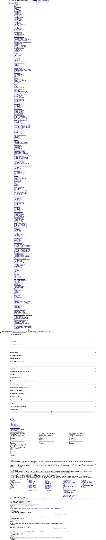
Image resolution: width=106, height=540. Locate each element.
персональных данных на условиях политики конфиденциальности (45, 508)
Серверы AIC (17, 27)
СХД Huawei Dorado (19, 133)
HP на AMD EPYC (19, 97)
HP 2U (16, 85)
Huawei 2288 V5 (18, 111)
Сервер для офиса (19, 34)
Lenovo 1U (17, 101)
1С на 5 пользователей (20, 116)
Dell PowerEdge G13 (19, 74)
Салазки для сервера (19, 161)
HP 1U (16, 84)
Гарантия (16, 64)
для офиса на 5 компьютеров (21, 130)
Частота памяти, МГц (15, 377)
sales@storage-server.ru (44, 331)
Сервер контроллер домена (21, 38)
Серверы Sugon (18, 50)
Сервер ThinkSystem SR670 (46, 435)
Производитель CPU (15, 358)
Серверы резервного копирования (68, 493)
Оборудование (67, 480)
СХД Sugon (17, 60)
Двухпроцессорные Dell (20, 80)
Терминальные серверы (20, 40)
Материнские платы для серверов (23, 155)
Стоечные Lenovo (19, 99)
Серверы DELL (18, 11)
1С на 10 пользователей (20, 117)
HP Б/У (16, 132)
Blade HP (16, 90)
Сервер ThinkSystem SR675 (17, 435)
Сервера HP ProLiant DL (20, 94)
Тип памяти (13, 374)
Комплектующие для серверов (22, 69)
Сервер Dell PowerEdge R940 (76, 435)
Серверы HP (17, 12)
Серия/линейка (14, 409)
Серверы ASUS (18, 33)
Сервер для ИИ (18, 43)
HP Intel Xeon (17, 96)
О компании (17, 7)
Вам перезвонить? (33, 332)
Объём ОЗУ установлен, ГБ (17, 361)
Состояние (12, 349)
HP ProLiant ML (18, 95)
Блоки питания (18, 148)
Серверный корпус (19, 162)
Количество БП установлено (17, 393)
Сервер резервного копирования (22, 39)
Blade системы (18, 138)
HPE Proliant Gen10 (19, 88)
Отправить (13, 510)
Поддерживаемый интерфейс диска (19, 387)
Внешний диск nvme (19, 150)
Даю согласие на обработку (37, 508)
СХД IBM (16, 54)
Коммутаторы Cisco (19, 152)
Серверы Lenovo (18, 16)
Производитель (14, 352)
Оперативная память (19, 156)
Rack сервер (17, 30)
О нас (11, 481)
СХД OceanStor (49, 490)
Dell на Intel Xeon (18, 79)
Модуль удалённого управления (18, 406)
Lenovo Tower (17, 105)
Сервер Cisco (17, 25)
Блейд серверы (18, 29)
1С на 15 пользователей (20, 119)
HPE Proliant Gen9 (19, 89)
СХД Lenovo (17, 55)
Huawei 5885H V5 (19, 115)
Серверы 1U (17, 20)
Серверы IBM (17, 13)
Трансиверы (17, 145)
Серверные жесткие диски (21, 142)
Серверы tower (18, 18)
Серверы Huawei (18, 17)
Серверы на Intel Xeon (20, 45)
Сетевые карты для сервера (21, 163)
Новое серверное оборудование (22, 70)
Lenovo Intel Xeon (19, 106)
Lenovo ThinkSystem (19, 100)
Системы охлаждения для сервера (23, 164)
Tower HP (16, 83)
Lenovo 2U (17, 102)
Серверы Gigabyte (19, 48)
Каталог (16, 8)
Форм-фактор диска (15, 384)
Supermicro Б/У (18, 131)
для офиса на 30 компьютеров (22, 126)
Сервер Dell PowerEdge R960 (17, 447)
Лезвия (16, 137)
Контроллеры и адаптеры (21, 153)
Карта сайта (30, 501)
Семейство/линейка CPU (16, 355)
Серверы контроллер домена (70, 495)
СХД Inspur (17, 58)
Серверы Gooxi (18, 44)
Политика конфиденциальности (18, 501)
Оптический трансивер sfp (21, 157)
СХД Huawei (17, 56)
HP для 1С (17, 122)
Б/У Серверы (17, 49)
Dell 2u (16, 78)
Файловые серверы (19, 37)
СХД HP (16, 53)
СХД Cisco (17, 59)
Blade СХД (17, 136)
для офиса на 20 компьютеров (22, 127)
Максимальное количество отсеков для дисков (22, 380)
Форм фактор (13, 364)
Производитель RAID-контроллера (19, 368)
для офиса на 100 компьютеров (22, 123)
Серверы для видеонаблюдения (22, 42)
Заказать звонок (32, 1)
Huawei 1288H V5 (19, 110)
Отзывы (16, 66)
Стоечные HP (17, 81)
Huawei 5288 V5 (18, 114)
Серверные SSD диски (69, 482)
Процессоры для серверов (21, 158)
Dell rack (16, 71)
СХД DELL (17, 52)
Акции (12, 486)
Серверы (16, 4)
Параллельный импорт (20, 61)
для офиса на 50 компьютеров (22, 125)
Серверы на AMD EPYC (20, 47)
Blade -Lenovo (18, 107)
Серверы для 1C (18, 19)
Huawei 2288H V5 (19, 112)
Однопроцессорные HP (20, 91)
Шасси (16, 140)
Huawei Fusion (18, 109)
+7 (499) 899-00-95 (33, 331)
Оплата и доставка (19, 63)
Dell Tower (17, 73)
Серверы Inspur (18, 14)
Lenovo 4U (17, 104)
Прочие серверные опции (21, 159)
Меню (16, 3)
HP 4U (16, 86)
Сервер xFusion (18, 32)
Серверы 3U (17, 23)
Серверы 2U (17, 22)
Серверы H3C (18, 28)
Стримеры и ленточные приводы (23, 166)
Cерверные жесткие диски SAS (70, 484)
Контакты (16, 9)
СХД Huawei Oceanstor (20, 135)
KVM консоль (18, 146)
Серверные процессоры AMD (22, 143)
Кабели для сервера (19, 151)
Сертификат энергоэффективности (19, 399)
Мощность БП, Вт (14, 396)
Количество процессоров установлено (19, 371)
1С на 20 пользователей (20, 120)
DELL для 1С (17, 121)
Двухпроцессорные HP (20, 92)
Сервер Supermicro (19, 35)
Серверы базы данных (20, 24)
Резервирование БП (15, 403)
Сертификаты (17, 65)
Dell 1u (16, 76)
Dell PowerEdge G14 (19, 75)
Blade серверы (18, 68)
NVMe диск (17, 147)
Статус (12, 337)
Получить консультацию (42, 1)
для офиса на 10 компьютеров (22, 128)
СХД (15, 6)
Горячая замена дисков (16, 390)
